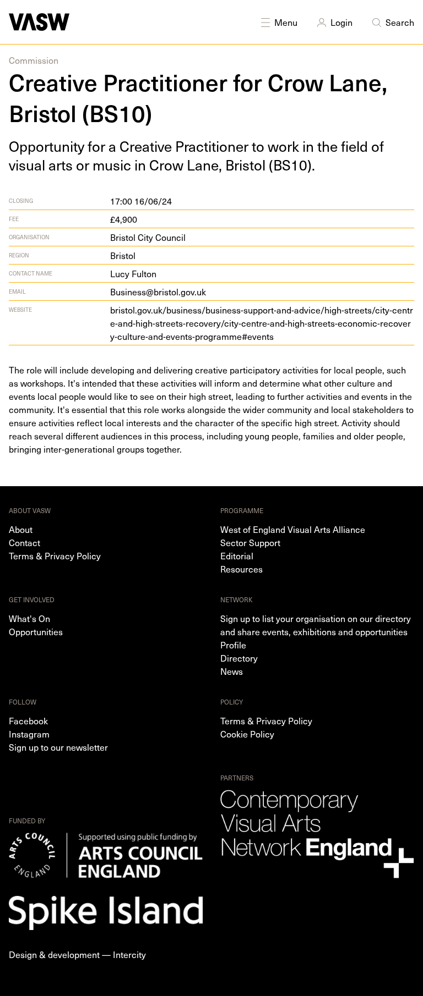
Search (400, 22)
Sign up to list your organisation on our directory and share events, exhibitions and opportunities (315, 625)
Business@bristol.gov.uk (158, 291)
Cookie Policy (247, 733)
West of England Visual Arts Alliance (292, 529)
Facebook (28, 720)
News (231, 671)
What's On (29, 618)
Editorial (236, 555)
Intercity (129, 954)
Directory (239, 657)
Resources (241, 568)
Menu (285, 22)
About (20, 529)
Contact (24, 542)
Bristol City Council (148, 237)
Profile (233, 644)
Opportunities (36, 631)
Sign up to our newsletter (58, 746)
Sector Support (250, 542)
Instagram (29, 733)
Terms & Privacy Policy (55, 555)
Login (341, 22)
